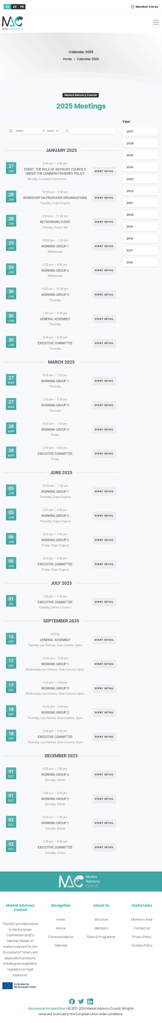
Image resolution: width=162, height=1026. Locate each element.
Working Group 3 (55, 295)
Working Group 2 (55, 270)
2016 (129, 262)
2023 (129, 179)
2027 (129, 131)
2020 (129, 215)
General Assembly (55, 319)
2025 (129, 155)
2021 (129, 203)
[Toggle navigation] (156, 23)
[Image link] (79, 882)
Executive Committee (55, 343)
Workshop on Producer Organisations (55, 198)
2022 (129, 191)
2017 (129, 250)
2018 (129, 238)
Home (67, 59)
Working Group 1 (55, 246)
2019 (129, 226)
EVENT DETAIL (104, 171)
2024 (129, 167)
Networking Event (55, 222)
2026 (129, 143)
